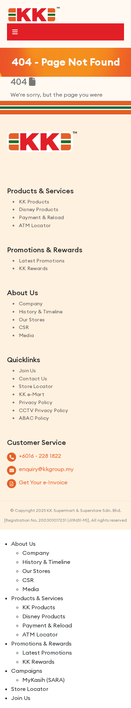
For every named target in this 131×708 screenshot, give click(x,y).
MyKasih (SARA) (43, 679)
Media (26, 335)
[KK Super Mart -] (33, 14)
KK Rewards (33, 268)
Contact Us (33, 378)
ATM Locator (35, 225)
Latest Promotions (42, 261)
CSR (24, 327)
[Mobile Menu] (65, 31)
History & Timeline (41, 311)
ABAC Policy (34, 418)
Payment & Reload (41, 217)
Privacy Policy (35, 402)
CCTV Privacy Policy (43, 410)
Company (31, 303)
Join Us (27, 370)
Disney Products (38, 209)
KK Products (34, 202)
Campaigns (26, 670)
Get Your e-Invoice (43, 482)
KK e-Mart (31, 394)
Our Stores (32, 319)
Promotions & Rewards (41, 643)
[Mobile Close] (4, 534)
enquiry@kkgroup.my (46, 468)
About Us (23, 543)
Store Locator (36, 386)
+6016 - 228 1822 (40, 455)
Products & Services (37, 598)
